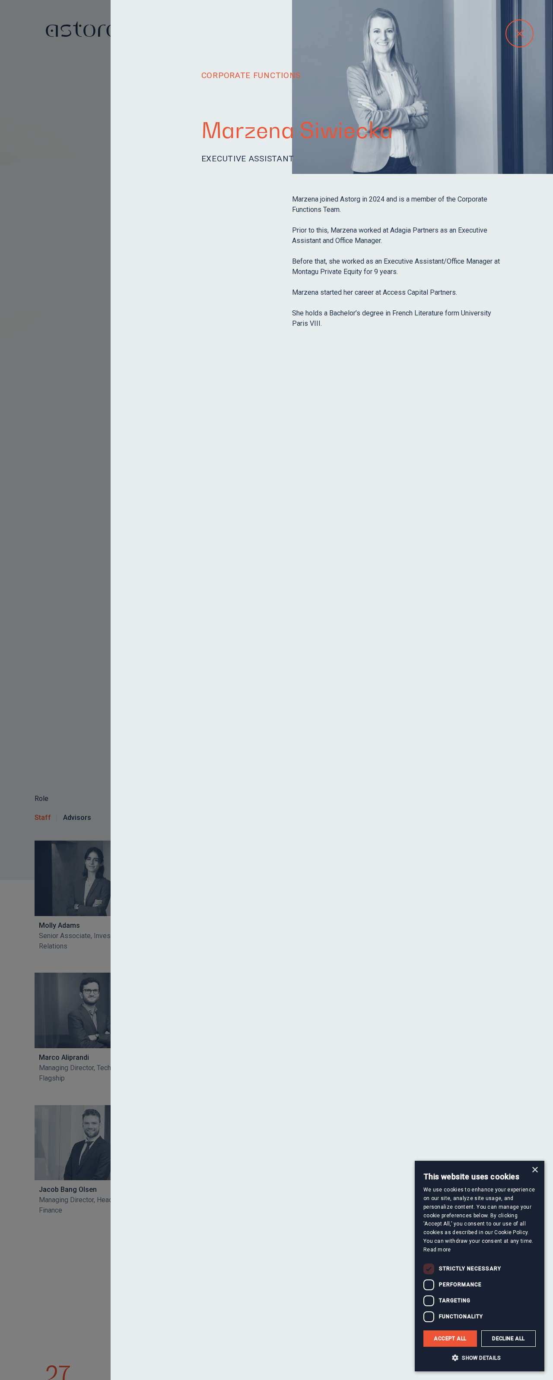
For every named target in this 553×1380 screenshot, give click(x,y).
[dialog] (479, 1266)
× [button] (534, 1170)
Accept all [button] (450, 1339)
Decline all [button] (508, 1339)
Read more (437, 1250)
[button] (479, 1357)
